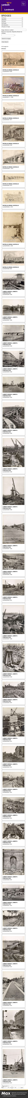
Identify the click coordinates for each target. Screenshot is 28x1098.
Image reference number (7, 30)
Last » (22, 1087)
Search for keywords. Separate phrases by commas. (11, 32)
